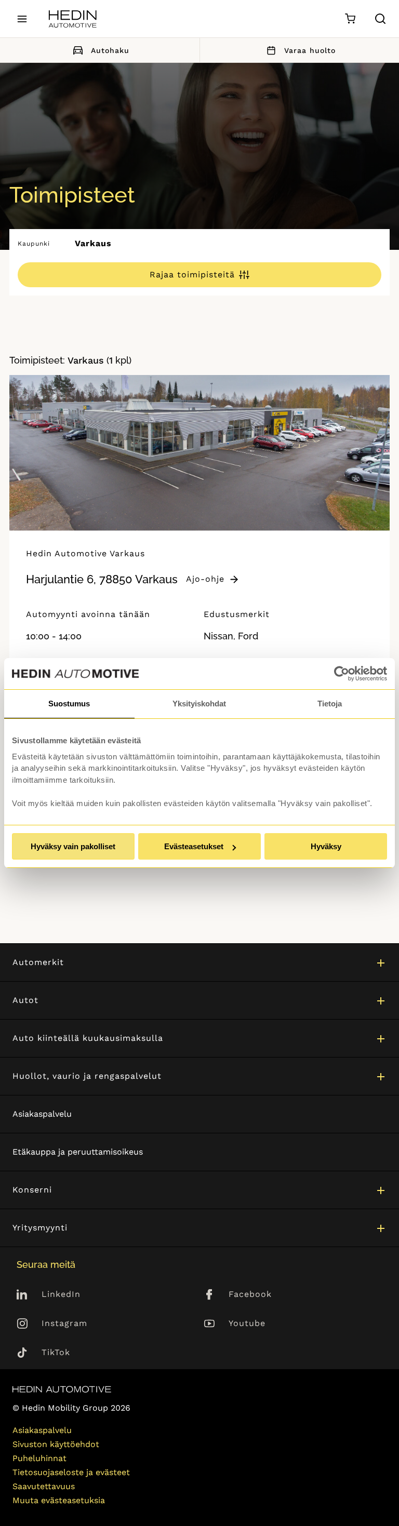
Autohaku (110, 50)
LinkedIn (61, 1294)
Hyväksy (326, 846)
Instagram (64, 1323)
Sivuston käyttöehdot (55, 1444)
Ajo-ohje (205, 579)
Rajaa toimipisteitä (192, 274)
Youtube (247, 1323)
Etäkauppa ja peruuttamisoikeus (77, 1152)
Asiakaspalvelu (42, 1114)
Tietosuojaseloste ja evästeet (71, 1472)
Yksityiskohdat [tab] (199, 703)
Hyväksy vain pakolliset (73, 846)
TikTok (56, 1352)
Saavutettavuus (43, 1486)
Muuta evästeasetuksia (58, 1500)
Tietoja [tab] (329, 703)
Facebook (250, 1294)
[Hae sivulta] (380, 18)
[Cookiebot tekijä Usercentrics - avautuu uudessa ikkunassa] (341, 673)
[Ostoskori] (350, 19)
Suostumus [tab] (69, 703)
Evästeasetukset (193, 846)
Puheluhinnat (39, 1458)
